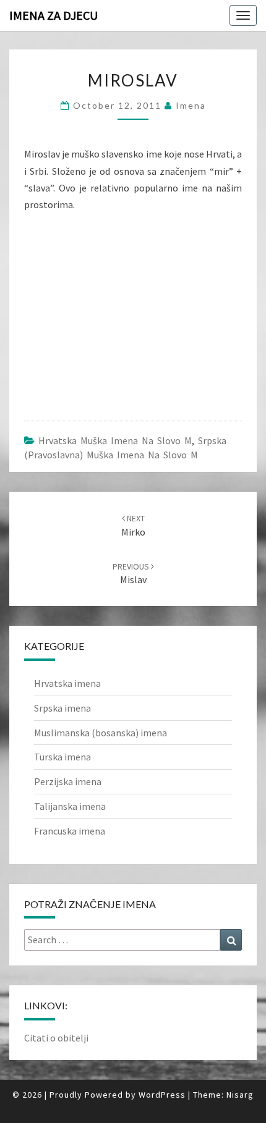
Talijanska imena (70, 806)
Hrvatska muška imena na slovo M (115, 440)
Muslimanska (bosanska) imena (100, 732)
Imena (191, 105)
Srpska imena (62, 708)
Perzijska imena (67, 781)
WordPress (162, 1094)
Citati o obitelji (56, 1038)
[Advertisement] (117, 308)
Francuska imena (69, 831)
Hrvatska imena (67, 683)
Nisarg (240, 1094)
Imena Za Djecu (53, 15)
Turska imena (62, 757)
